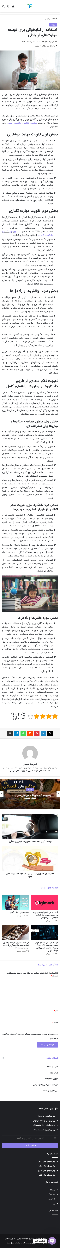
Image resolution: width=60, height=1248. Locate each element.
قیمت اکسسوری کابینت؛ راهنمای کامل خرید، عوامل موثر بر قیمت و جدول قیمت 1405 (16, 945)
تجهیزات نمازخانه (51, 1078)
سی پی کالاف (52, 1066)
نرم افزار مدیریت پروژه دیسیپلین (45, 1085)
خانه (53, 18)
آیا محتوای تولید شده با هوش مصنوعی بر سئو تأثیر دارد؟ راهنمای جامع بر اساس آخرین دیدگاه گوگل (46, 946)
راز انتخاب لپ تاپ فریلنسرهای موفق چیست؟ (30, 796)
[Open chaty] (52, 1241)
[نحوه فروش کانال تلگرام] (15, 902)
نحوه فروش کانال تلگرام (19, 912)
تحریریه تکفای (49, 42)
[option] (30, 794)
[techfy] (30, 6)
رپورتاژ (47, 18)
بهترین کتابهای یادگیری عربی (22, 123)
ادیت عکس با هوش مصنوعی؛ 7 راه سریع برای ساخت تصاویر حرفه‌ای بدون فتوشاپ (45, 915)
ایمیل (55, 1022)
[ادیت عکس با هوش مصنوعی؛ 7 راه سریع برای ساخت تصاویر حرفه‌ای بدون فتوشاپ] (44, 902)
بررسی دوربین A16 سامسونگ (44, 1130)
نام (56, 1011)
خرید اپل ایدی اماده (50, 1091)
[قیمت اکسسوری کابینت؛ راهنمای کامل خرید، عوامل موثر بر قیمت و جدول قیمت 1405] (15, 932)
